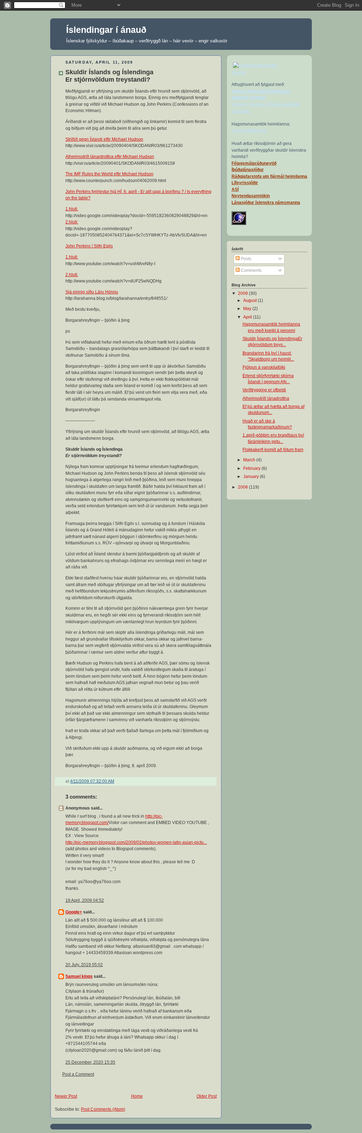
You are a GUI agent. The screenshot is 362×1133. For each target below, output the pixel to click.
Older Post (207, 1096)
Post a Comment (78, 1074)
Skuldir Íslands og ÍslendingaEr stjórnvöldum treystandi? (109, 76)
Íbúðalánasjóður (248, 169)
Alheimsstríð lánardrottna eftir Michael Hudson (109, 156)
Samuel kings (79, 976)
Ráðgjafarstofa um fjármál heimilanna (269, 176)
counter (239, 72)
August (250, 300)
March (249, 459)
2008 (243, 487)
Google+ (73, 912)
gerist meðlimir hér (249, 130)
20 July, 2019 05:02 (84, 964)
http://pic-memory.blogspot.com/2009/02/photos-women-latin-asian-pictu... (136, 842)
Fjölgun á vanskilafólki (264, 367)
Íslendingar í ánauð (106, 30)
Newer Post (66, 1096)
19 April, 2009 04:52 (84, 900)
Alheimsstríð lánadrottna (266, 398)
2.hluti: (71, 222)
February (252, 468)
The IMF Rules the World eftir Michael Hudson (109, 173)
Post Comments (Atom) (103, 1109)
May (247, 308)
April (248, 317)
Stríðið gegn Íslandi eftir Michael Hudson (104, 139)
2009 (243, 293)
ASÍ (235, 189)
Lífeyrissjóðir (245, 182)
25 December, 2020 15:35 (90, 1062)
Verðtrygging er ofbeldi (264, 389)
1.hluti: (71, 208)
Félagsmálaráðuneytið (254, 163)
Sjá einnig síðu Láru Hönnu (91, 292)
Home (137, 1096)
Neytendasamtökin (251, 195)
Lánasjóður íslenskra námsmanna (266, 202)
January (251, 476)
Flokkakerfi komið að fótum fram (273, 449)
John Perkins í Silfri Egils (89, 246)
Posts (245, 258)
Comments (251, 270)
